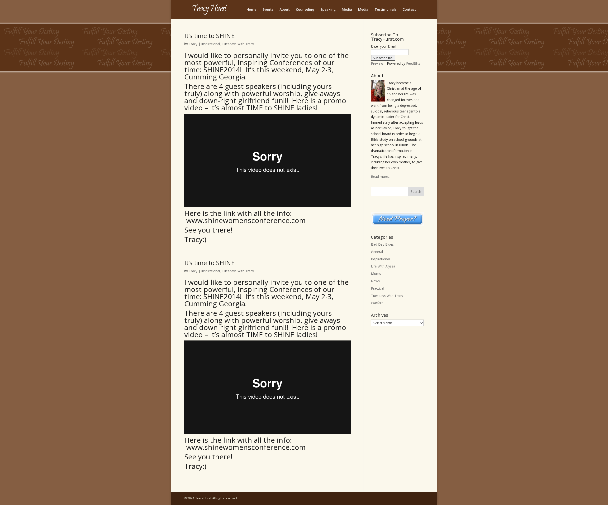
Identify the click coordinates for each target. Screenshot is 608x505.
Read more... (380, 176)
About (285, 10)
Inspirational (210, 44)
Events (267, 10)
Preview (377, 63)
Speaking (328, 10)
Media (347, 10)
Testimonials (385, 10)
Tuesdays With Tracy (238, 44)
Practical (377, 288)
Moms (376, 273)
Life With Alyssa (383, 266)
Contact (409, 10)
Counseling (305, 10)
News (375, 281)
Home (251, 10)
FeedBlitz (413, 63)
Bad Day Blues (382, 244)
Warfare (377, 303)
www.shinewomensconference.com (246, 220)
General (377, 251)
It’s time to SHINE (209, 35)
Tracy (193, 44)
